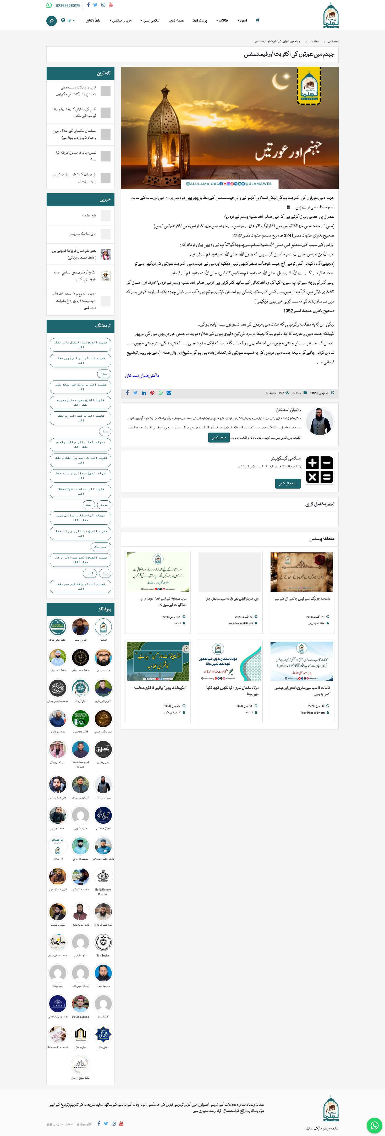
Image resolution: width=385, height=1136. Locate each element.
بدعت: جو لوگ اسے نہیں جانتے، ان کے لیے (302, 599)
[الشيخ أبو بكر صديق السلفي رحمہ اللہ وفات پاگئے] (106, 276)
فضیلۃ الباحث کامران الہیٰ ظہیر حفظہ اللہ (80, 517)
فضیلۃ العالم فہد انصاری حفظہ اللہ (80, 418)
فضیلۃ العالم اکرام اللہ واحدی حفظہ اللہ (80, 444)
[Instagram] (103, 5)
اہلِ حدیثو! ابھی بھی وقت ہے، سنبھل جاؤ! (232, 599)
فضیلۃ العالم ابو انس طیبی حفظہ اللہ (81, 360)
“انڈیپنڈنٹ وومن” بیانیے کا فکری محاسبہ (160, 688)
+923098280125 (66, 6)
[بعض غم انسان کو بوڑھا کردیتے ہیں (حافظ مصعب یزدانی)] (106, 254)
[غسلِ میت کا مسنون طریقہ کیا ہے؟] (106, 156)
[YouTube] (111, 5)
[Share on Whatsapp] (160, 393)
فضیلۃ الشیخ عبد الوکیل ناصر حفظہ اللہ (80, 344)
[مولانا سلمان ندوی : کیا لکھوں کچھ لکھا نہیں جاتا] (230, 661)
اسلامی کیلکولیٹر (286, 458)
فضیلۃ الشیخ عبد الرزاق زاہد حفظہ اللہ (80, 533)
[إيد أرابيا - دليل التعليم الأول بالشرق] (331, 1108)
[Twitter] (95, 5)
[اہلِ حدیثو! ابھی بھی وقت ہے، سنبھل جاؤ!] (230, 572)
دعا (105, 431)
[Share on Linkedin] (144, 393)
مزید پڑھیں (219, 437)
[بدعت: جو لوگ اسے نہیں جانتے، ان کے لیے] (302, 572)
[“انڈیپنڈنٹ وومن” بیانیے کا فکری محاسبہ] (158, 661)
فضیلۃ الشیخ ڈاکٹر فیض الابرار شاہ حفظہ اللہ (80, 560)
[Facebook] (88, 5)
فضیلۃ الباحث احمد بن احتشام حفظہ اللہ (80, 460)
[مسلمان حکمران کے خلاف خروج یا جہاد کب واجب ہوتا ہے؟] (106, 134)
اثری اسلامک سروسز (83, 234)
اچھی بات (101, 546)
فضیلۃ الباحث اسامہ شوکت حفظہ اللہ (80, 491)
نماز (104, 373)
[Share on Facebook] (127, 393)
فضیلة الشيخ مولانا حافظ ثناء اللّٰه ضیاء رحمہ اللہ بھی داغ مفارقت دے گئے (74, 301)
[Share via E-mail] (169, 393)
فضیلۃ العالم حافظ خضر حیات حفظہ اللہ (80, 387)
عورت (104, 504)
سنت (105, 573)
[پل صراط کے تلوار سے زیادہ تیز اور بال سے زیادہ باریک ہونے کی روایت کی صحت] (106, 178)
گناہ (90, 573)
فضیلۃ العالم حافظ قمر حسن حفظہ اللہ (81, 586)
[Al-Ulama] (331, 15)
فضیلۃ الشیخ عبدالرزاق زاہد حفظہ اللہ (80, 475)
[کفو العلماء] (106, 216)
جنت (89, 504)
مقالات (297, 393)
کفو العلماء (89, 216)
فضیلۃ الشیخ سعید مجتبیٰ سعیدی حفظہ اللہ (80, 402)
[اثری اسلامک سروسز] (106, 234)
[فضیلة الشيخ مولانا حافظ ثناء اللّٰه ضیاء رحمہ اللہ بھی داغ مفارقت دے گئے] (106, 301)
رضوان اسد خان (288, 410)
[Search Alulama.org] (51, 21)
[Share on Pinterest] (152, 393)
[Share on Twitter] (135, 393)
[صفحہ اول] (257, 21)
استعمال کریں (288, 483)
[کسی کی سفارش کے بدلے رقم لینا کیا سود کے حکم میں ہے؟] (106, 113)
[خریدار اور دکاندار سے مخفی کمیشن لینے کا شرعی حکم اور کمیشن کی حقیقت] (106, 91)
